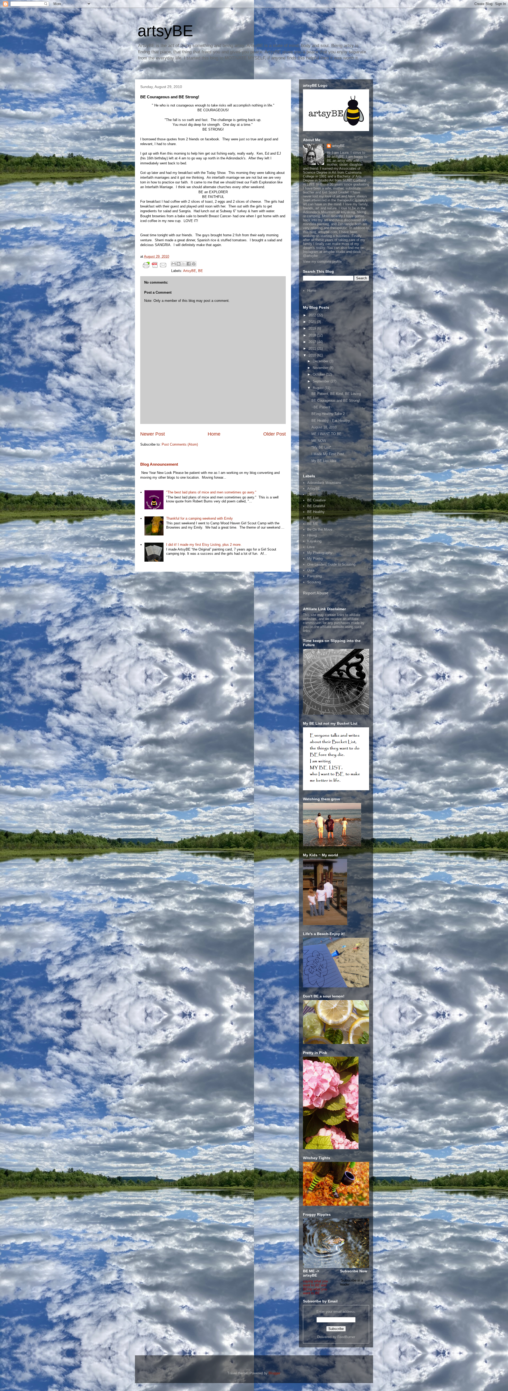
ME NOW (318, 441)
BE (200, 271)
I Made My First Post (327, 454)
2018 (313, 335)
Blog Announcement (159, 464)
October (319, 374)
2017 (313, 342)
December (321, 361)
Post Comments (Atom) (180, 444)
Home (214, 434)
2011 (313, 348)
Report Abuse (315, 593)
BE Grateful (316, 506)
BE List (313, 518)
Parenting (314, 576)
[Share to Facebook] (188, 263)
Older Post (274, 434)
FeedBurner (346, 1337)
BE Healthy (316, 512)
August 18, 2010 (324, 427)
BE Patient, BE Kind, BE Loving (336, 394)
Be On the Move (319, 530)
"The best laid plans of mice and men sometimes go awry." (211, 492)
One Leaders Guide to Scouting (331, 564)
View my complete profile (322, 262)
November (321, 368)
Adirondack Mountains (324, 483)
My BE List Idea (323, 461)
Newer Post (152, 434)
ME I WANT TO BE (326, 434)
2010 (313, 355)
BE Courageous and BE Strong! (335, 401)
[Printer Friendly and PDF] (154, 266)
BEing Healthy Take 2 (328, 414)
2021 (313, 322)
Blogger (274, 1373)
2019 (313, 328)
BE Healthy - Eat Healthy (330, 421)
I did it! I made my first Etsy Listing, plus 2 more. (204, 545)
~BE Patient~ (321, 407)
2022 (313, 315)
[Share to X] (183, 263)
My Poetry (315, 559)
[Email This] (173, 263)
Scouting (314, 582)
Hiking (312, 535)
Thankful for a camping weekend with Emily (199, 518)
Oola (310, 570)
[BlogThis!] (178, 263)
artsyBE (165, 31)
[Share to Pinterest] (193, 263)
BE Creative (316, 500)
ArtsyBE (189, 271)
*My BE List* (321, 447)
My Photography (319, 553)
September (321, 381)
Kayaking (314, 541)
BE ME (312, 524)
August (319, 388)
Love (311, 547)
